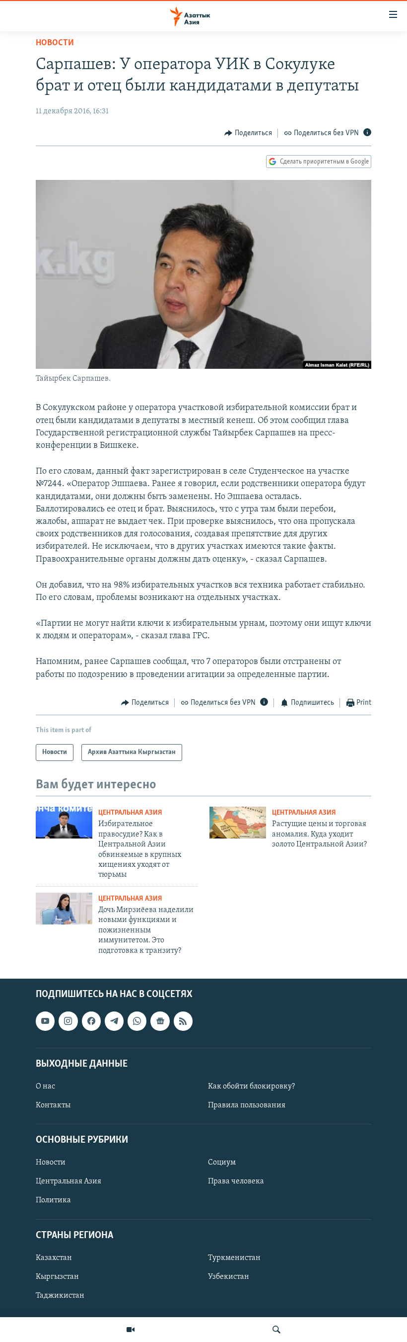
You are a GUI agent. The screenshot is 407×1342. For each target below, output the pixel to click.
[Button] (248, 133)
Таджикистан (60, 1296)
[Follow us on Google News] (159, 1020)
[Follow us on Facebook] (91, 1020)
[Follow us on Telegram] (114, 1020)
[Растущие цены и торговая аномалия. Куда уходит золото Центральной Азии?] (237, 823)
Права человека (236, 1181)
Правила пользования (246, 1105)
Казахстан (54, 1258)
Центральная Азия (130, 813)
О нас (45, 1086)
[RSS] (183, 1020)
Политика (53, 1200)
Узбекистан (228, 1277)
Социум (222, 1163)
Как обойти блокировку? (251, 1086)
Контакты (53, 1105)
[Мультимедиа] (130, 1329)
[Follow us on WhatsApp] (137, 1020)
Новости (55, 43)
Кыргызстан (57, 1277)
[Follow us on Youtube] (45, 1020)
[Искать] (276, 1329)
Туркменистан (234, 1258)
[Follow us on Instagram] (68, 1020)
